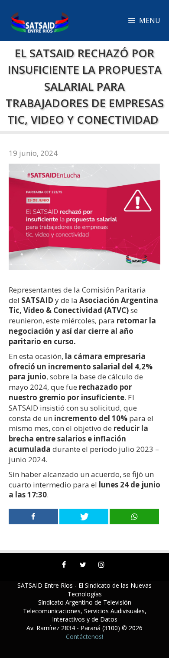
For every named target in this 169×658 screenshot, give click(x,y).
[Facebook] (64, 565)
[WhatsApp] (134, 516)
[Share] (33, 516)
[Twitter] (82, 565)
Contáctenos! (84, 636)
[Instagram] (101, 565)
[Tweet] (84, 516)
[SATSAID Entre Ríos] (36, 20)
